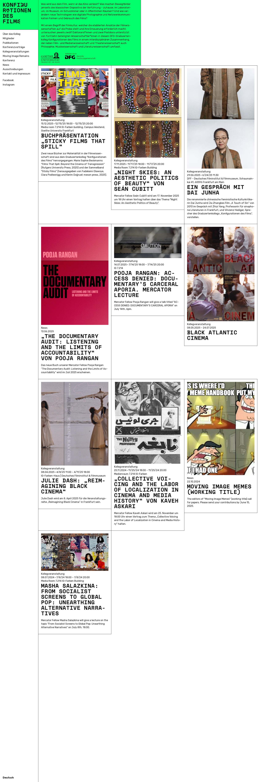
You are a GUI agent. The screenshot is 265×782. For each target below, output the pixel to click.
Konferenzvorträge (14, 47)
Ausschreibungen (13, 69)
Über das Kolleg (11, 33)
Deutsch (8, 777)
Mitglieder (8, 38)
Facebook (8, 80)
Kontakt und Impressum (16, 73)
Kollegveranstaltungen (16, 51)
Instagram (9, 84)
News (6, 64)
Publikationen (11, 42)
